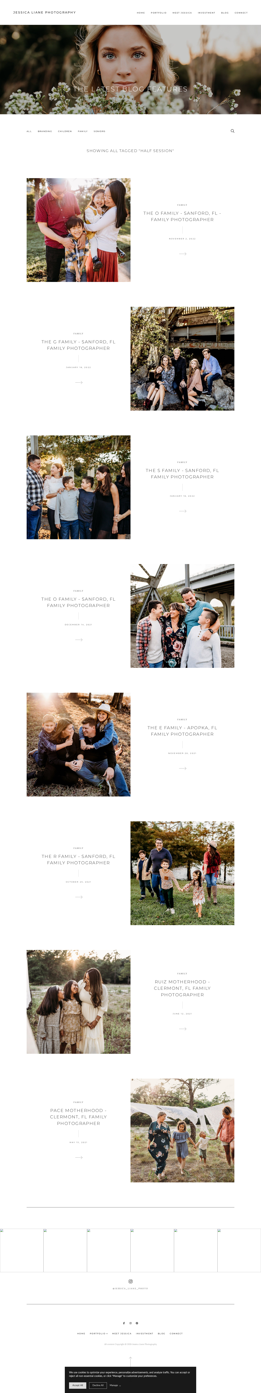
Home (141, 13)
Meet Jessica (182, 13)
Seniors (99, 131)
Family (83, 131)
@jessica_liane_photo (130, 1288)
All (29, 131)
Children (65, 131)
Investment (206, 13)
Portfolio (159, 13)
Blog (225, 13)
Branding (45, 131)
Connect (241, 13)
